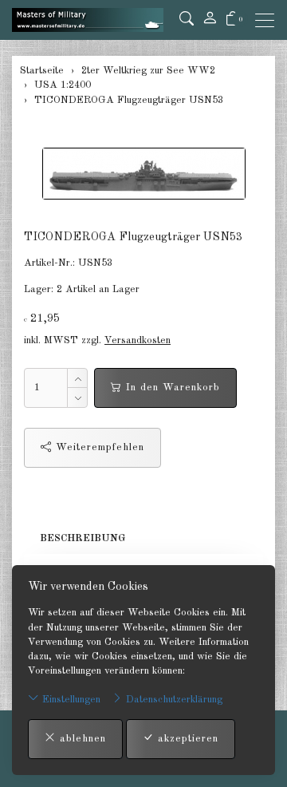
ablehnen (81, 739)
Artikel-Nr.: (49, 263)
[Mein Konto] (210, 20)
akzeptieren (186, 739)
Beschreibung (82, 538)
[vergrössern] (143, 173)
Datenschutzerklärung (172, 699)
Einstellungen (69, 699)
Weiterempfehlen (98, 447)
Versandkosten (137, 340)
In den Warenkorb (171, 387)
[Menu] (268, 20)
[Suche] (186, 20)
